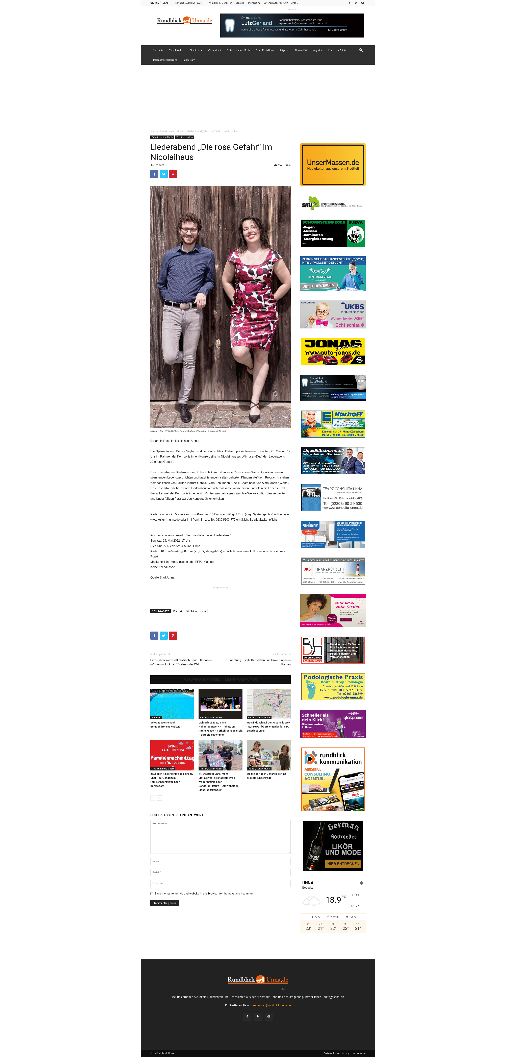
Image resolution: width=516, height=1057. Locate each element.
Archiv (294, 2)
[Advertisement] (258, 95)
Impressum (254, 2)
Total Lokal (175, 50)
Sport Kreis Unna (265, 50)
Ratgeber (284, 50)
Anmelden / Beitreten (220, 2)
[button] (361, 50)
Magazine (317, 50)
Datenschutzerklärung (276, 2)
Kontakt (239, 2)
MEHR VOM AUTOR (241, 679)
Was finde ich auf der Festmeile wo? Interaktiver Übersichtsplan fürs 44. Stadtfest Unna (268, 726)
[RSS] (356, 2)
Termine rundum (185, 137)
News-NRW (301, 50)
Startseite (158, 50)
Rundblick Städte (337, 50)
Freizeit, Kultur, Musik (238, 50)
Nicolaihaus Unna (196, 611)
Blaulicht (194, 50)
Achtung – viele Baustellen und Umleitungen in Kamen (260, 662)
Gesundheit (214, 50)
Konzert (177, 611)
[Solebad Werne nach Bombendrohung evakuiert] (172, 704)
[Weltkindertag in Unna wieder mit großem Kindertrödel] (269, 755)
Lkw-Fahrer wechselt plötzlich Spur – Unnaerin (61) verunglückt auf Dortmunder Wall (181, 662)
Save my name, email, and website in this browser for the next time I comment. (205, 893)
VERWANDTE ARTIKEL (202, 679)
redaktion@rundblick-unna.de (272, 1005)
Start (153, 131)
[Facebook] (349, 2)
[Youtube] (363, 2)
